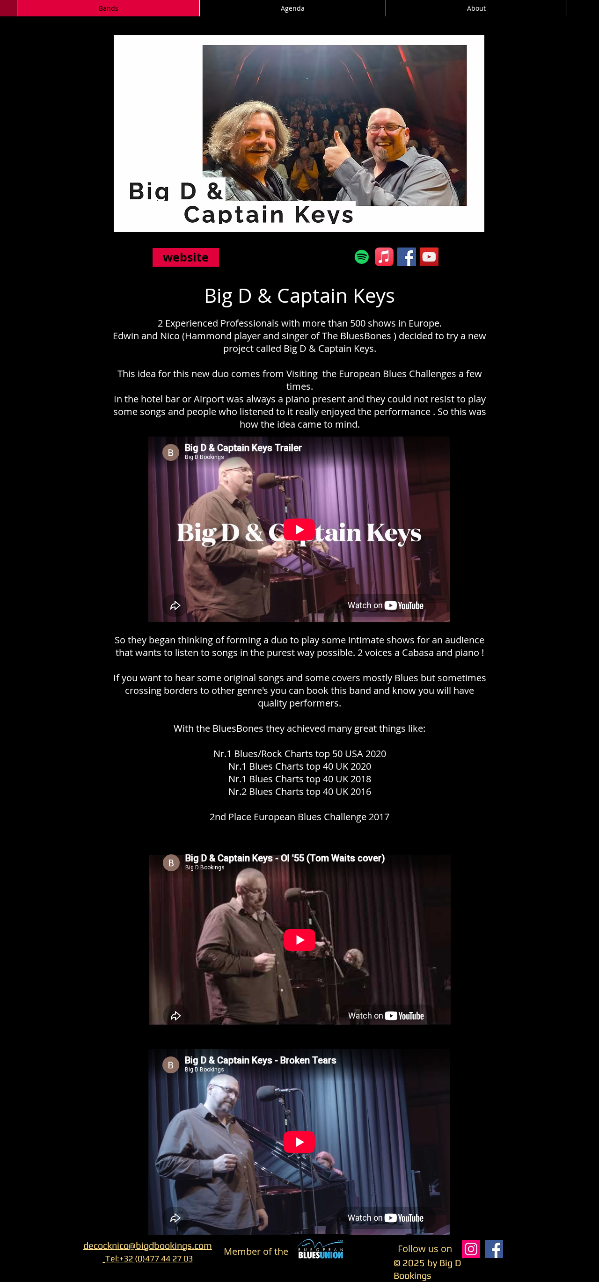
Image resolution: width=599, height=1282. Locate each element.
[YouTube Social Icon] (429, 257)
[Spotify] (361, 257)
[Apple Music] (384, 257)
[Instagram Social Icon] (471, 1249)
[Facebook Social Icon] (406, 257)
